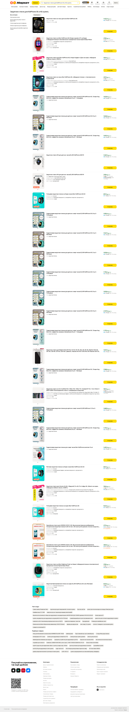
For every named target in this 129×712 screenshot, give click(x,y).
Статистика (6, 709)
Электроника (46, 673)
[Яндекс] (125, 710)
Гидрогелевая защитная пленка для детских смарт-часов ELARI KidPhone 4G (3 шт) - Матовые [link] (71, 253)
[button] (37, 15)
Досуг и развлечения (48, 664)
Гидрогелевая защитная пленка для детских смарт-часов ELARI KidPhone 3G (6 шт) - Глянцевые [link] (71, 214)
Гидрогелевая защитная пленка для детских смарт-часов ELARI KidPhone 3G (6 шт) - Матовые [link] (71, 116)
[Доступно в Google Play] (18, 672)
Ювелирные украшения (49, 703)
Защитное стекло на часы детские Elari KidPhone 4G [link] (61, 18)
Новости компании (101, 664)
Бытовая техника (47, 669)
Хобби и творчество (48, 685)
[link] (40, 609)
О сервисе (73, 671)
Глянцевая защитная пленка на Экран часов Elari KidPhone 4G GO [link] (65, 194)
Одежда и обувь (47, 676)
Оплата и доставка (75, 667)
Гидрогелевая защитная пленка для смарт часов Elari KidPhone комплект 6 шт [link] (69, 447)
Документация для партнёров (77, 694)
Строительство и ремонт (49, 698)
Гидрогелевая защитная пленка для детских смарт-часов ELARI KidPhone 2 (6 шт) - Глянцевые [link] (71, 409)
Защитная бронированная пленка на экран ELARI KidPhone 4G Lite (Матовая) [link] (69, 583)
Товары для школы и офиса (49, 691)
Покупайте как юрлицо (76, 669)
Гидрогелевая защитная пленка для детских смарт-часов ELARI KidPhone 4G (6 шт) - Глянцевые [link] (71, 292)
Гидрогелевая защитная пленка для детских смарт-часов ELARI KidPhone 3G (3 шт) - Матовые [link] (71, 233)
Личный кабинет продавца (76, 689)
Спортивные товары (48, 694)
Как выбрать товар (75, 664)
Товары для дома (47, 678)
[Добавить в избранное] (42, 19)
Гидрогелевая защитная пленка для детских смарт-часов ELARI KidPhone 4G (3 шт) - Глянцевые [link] (71, 272)
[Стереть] (78, 2)
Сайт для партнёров (75, 696)
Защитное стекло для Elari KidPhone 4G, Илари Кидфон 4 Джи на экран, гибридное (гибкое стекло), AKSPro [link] (71, 58)
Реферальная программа (103, 667)
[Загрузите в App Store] (13, 672)
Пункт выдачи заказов (102, 671)
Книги (44, 689)
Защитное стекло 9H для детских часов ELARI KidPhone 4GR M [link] (65, 155)
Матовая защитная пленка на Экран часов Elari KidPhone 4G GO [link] (65, 467)
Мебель (45, 667)
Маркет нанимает (101, 673)
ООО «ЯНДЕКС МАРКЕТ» (121, 708)
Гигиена (45, 671)
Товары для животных (48, 696)
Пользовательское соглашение (19, 709)
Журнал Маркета (74, 676)
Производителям (101, 669)
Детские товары (47, 700)
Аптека (45, 680)
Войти (116, 3)
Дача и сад (45, 687)
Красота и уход (46, 682)
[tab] (14, 7)
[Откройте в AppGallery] (23, 672)
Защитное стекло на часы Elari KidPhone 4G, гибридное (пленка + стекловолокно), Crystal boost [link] (71, 77)
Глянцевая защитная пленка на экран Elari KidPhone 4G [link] (62, 506)
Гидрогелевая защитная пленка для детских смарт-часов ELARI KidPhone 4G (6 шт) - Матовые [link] (71, 311)
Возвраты (72, 673)
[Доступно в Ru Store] (28, 672)
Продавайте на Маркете (76, 691)
